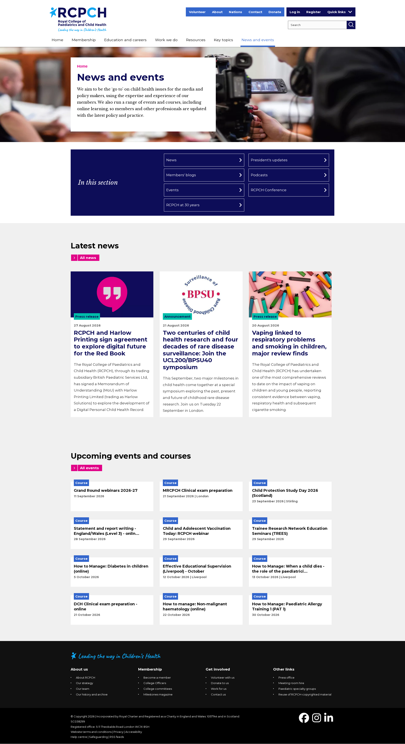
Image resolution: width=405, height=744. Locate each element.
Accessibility (133, 731)
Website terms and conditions (91, 731)
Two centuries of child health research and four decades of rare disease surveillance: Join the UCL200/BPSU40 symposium (200, 350)
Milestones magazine (158, 694)
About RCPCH (85, 677)
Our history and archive (92, 694)
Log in (295, 12)
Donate (275, 12)
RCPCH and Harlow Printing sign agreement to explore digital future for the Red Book (110, 343)
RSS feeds (117, 737)
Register (313, 12)
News (171, 160)
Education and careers (125, 40)
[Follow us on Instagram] (316, 720)
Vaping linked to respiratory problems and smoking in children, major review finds (289, 343)
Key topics (223, 40)
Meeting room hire (291, 683)
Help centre (79, 737)
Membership (84, 40)
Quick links (336, 12)
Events (172, 190)
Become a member (157, 677)
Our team (82, 688)
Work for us (218, 688)
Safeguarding (98, 737)
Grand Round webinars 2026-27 (106, 490)
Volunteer (197, 12)
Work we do (166, 40)
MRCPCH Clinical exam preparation (197, 490)
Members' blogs (181, 175)
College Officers (154, 683)
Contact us (218, 694)
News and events (258, 40)
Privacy (118, 731)
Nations (235, 12)
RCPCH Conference (268, 190)
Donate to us (220, 683)
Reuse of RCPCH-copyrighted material (304, 694)
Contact (255, 12)
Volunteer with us (222, 677)
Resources (195, 40)
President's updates (269, 160)
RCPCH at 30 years (183, 205)
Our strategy (84, 683)
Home (57, 40)
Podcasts (259, 175)
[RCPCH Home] (78, 19)
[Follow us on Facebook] (304, 720)
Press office (286, 677)
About (217, 12)
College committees (157, 688)
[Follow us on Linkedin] (328, 720)
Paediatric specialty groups (297, 688)
